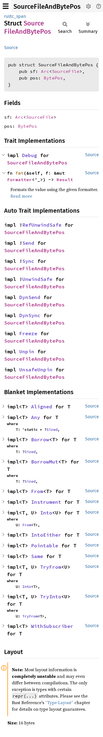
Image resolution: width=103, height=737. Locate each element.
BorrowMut (44, 462)
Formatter (19, 179)
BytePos (53, 78)
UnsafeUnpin (35, 369)
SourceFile (65, 71)
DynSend (29, 297)
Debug (29, 155)
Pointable (44, 545)
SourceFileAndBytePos (46, 6)
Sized (51, 429)
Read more (21, 196)
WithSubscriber (52, 626)
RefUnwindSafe (42, 225)
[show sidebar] (5, 6)
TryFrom (50, 567)
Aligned (41, 406)
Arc (45, 71)
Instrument (46, 502)
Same (37, 556)
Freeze (28, 333)
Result (65, 179)
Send (28, 243)
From (37, 491)
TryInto (50, 596)
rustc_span (15, 16)
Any (35, 417)
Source (11, 47)
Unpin (26, 351)
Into (46, 513)
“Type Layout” (59, 702)
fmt (19, 173)
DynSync (29, 315)
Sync (28, 261)
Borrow (40, 439)
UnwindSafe (37, 279)
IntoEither (46, 535)
